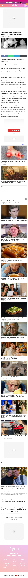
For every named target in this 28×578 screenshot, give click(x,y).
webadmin (4, 36)
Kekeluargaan (12, 29)
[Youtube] (18, 555)
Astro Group (22, 575)
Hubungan (19, 29)
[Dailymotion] (20, 555)
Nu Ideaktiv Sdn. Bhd (13, 575)
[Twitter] (13, 555)
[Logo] (14, 5)
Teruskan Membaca (14, 130)
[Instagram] (10, 555)
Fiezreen (3, 489)
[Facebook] (8, 555)
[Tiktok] (15, 555)
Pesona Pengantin (4, 29)
